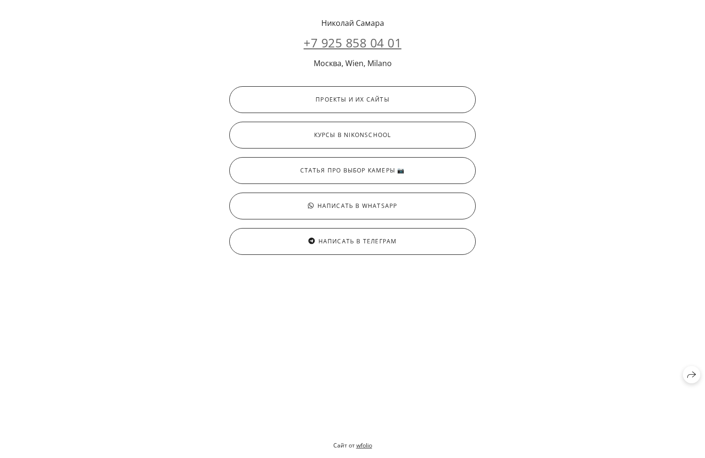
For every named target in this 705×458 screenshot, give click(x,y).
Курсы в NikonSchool (352, 135)
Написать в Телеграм (357, 241)
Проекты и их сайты (352, 99)
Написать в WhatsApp (357, 206)
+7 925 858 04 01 (352, 42)
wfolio (364, 445)
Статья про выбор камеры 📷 (352, 170)
